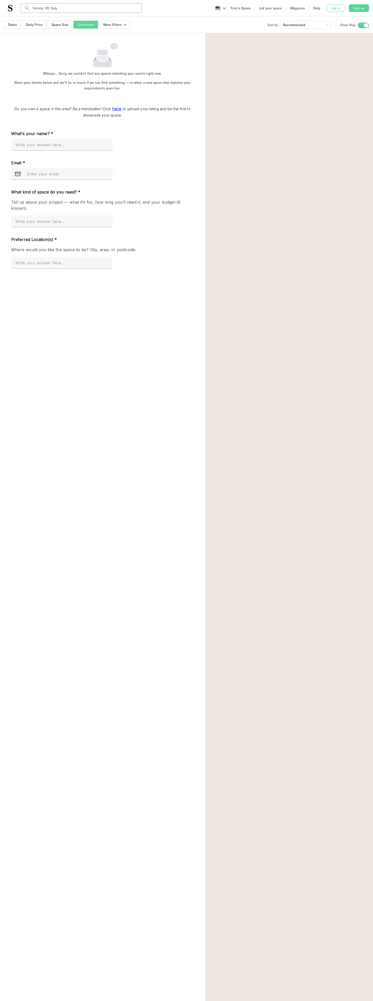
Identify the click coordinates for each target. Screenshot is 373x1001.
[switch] (363, 25)
